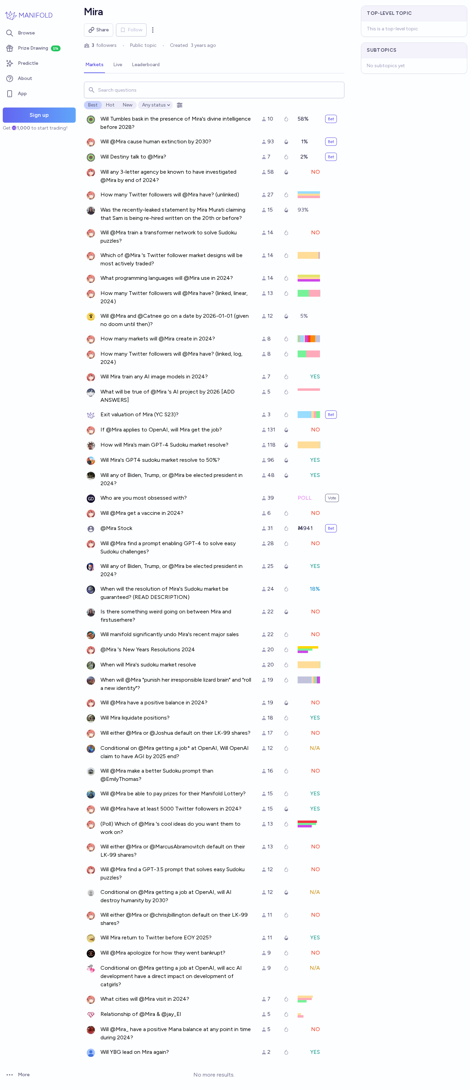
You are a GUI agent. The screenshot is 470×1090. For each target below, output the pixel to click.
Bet (331, 118)
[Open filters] (179, 105)
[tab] (94, 65)
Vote (332, 498)
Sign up (39, 115)
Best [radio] (93, 105)
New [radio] (127, 105)
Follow (135, 30)
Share (102, 30)
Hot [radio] (110, 105)
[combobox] (214, 90)
